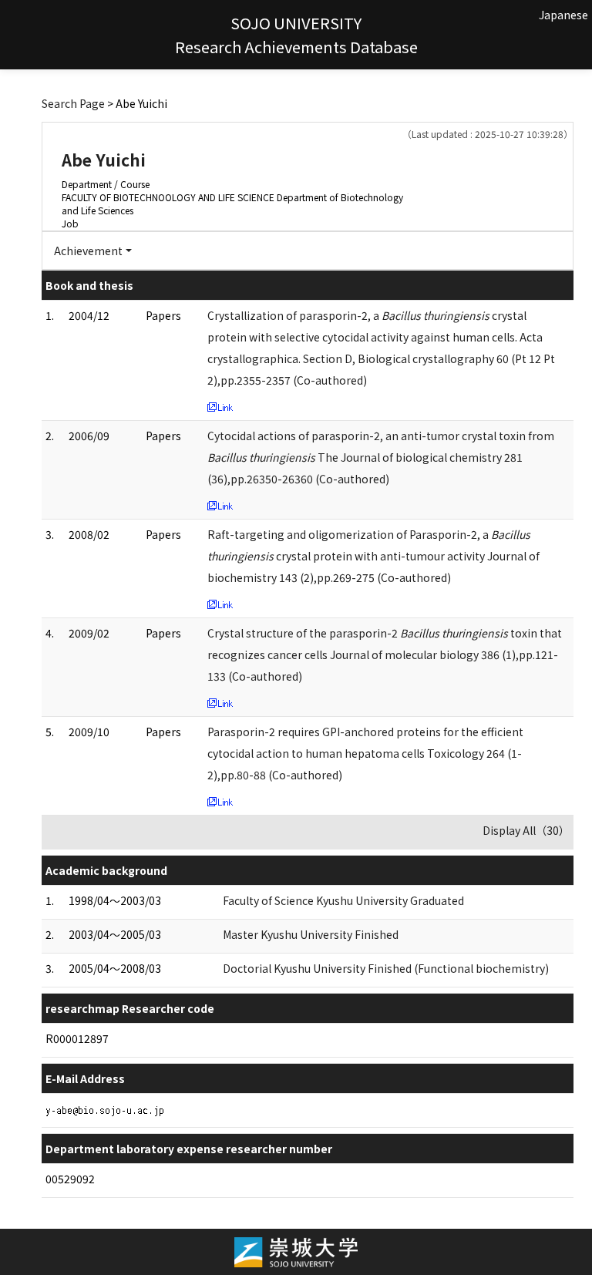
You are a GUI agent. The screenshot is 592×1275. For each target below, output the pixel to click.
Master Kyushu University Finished (311, 934)
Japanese (563, 14)
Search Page (73, 103)
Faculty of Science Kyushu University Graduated (343, 900)
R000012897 (77, 1038)
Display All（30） (526, 830)
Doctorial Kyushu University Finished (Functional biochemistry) (386, 968)
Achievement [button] (88, 250)
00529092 (70, 1178)
